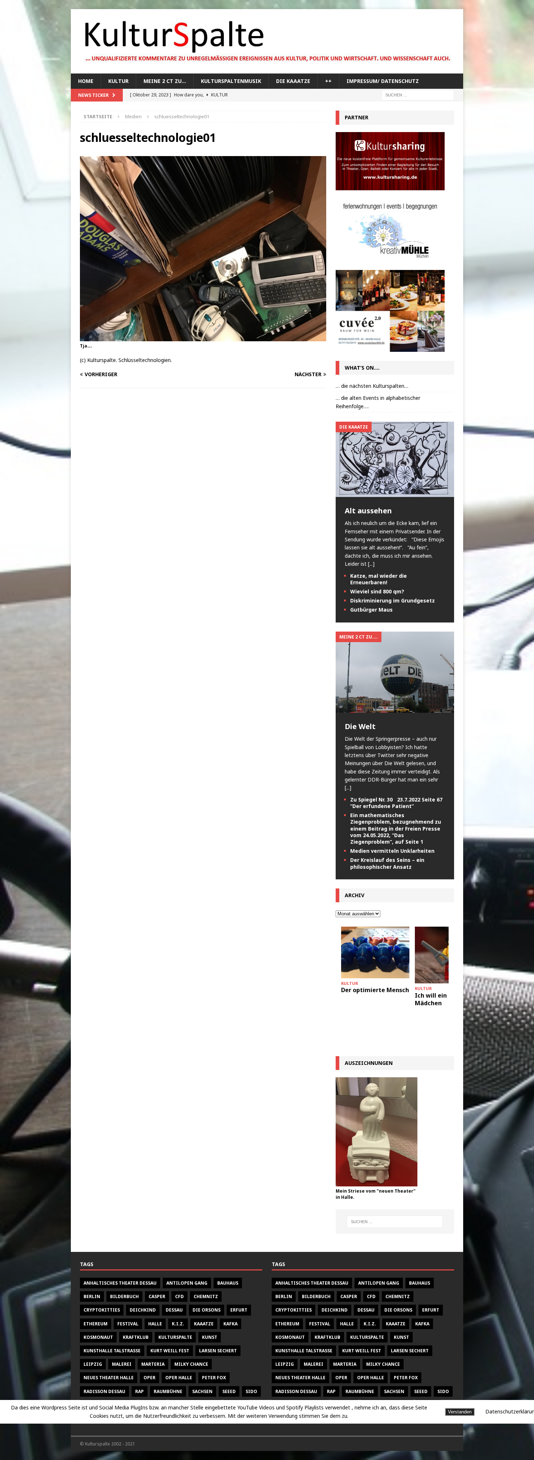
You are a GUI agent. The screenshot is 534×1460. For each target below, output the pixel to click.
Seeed (229, 1391)
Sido (251, 1391)
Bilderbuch (124, 1296)
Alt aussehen (368, 511)
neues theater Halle (109, 1378)
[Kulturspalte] (267, 69)
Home (85, 80)
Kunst (209, 1337)
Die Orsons (207, 1310)
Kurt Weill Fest (169, 1351)
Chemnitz (206, 1296)
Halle (155, 1324)
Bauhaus (227, 1283)
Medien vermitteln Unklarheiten (392, 850)
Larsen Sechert (218, 1351)
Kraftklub (136, 1337)
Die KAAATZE (293, 80)
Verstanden (460, 1412)
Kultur (118, 80)
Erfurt (238, 1310)
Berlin (92, 1296)
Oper (149, 1378)
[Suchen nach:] (417, 94)
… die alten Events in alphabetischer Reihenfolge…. (378, 401)
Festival (127, 1324)
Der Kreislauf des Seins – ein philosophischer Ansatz (387, 863)
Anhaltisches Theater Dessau (120, 1283)
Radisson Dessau (104, 1391)
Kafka (230, 1324)
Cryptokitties (102, 1310)
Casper (157, 1296)
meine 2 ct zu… (164, 80)
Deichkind (143, 1310)
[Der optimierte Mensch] (375, 952)
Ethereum (96, 1324)
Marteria (153, 1364)
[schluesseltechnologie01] (203, 336)
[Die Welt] (395, 708)
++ (328, 80)
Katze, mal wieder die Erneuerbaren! (378, 579)
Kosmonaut (98, 1337)
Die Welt (360, 726)
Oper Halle (178, 1378)
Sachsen (202, 1391)
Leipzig (93, 1364)
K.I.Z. (178, 1324)
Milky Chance (191, 1364)
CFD (179, 1296)
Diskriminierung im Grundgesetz (392, 600)
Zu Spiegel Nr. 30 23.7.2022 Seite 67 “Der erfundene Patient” (396, 802)
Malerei (122, 1364)
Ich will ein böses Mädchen (440, 999)
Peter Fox (214, 1378)
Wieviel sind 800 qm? (377, 591)
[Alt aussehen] (395, 492)
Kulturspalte (175, 1337)
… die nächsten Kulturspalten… (372, 385)
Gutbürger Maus (371, 609)
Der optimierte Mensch (375, 990)
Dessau (174, 1310)
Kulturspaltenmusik (231, 80)
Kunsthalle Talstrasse (112, 1351)
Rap (139, 1391)
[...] (371, 563)
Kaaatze (204, 1324)
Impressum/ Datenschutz (383, 80)
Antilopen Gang (186, 1283)
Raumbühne (168, 1391)
